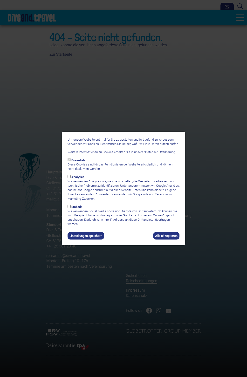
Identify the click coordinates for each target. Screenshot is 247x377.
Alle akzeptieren (166, 236)
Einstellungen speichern (85, 236)
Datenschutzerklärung (160, 152)
